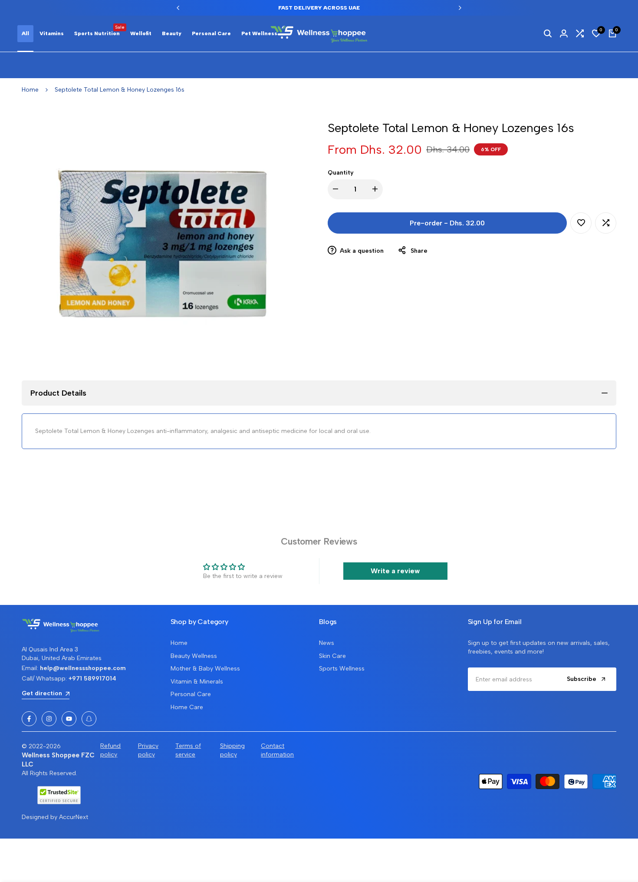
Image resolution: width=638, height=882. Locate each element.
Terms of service (188, 750)
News (326, 643)
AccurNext (73, 817)
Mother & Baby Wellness (205, 668)
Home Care (187, 707)
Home (30, 89)
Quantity (341, 172)
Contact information (277, 750)
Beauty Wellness (194, 656)
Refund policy (110, 750)
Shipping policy (232, 750)
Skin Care (332, 656)
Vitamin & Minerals (197, 681)
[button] (581, 223)
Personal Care (191, 694)
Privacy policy (148, 750)
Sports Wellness (342, 668)
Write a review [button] (395, 571)
